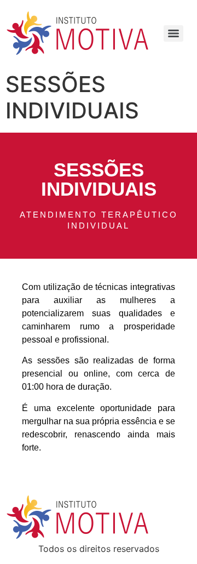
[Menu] (173, 33)
